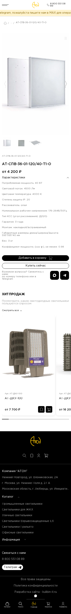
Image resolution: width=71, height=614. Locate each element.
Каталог (7, 497)
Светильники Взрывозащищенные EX (28, 521)
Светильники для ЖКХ (17, 509)
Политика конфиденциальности (36, 585)
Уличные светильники (17, 515)
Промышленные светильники (22, 504)
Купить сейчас (35, 266)
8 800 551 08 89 (13, 559)
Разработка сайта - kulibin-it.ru (35, 592)
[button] (12, 567)
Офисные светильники (18, 532)
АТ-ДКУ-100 (13, 398)
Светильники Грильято (18, 527)
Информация (11, 540)
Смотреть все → (12, 310)
